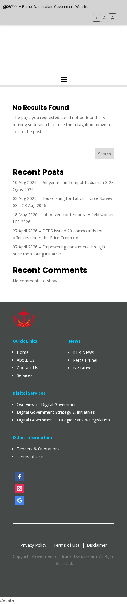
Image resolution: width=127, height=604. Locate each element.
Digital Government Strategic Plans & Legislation (63, 420)
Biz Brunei (82, 368)
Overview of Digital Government (47, 404)
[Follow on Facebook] (19, 476)
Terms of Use (66, 545)
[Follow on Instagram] (19, 488)
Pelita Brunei (85, 360)
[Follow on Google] (19, 500)
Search (104, 154)
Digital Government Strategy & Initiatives (56, 412)
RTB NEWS (83, 352)
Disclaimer (97, 545)
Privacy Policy (33, 545)
